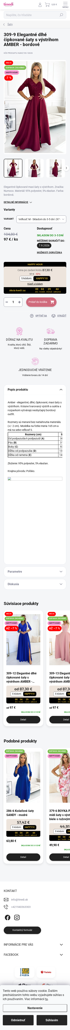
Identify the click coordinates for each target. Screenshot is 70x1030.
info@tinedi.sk (19, 899)
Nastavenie (35, 1008)
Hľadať (61, 15)
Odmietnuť (18, 1020)
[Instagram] (16, 917)
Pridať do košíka (38, 301)
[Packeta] (46, 972)
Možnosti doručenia (49, 252)
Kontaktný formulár (22, 930)
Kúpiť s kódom (35, 283)
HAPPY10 (42, 278)
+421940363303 (21, 906)
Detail (23, 719)
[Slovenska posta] (24, 972)
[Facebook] (7, 917)
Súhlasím (52, 1020)
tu (46, 999)
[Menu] (65, 4)
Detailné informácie (16, 202)
